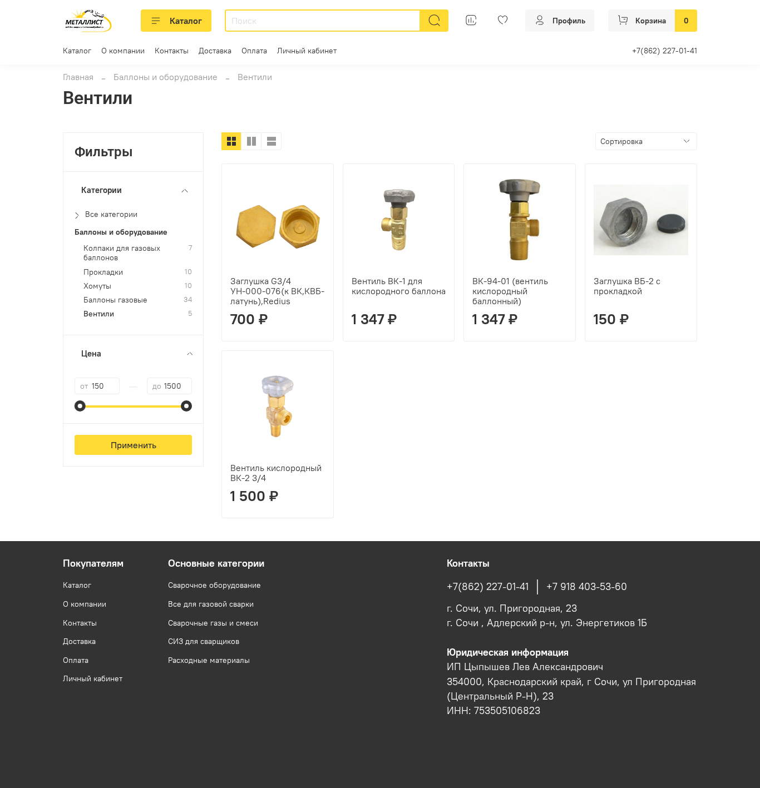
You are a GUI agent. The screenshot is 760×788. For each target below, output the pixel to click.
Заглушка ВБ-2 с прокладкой (627, 285)
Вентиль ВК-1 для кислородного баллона (399, 285)
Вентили (98, 314)
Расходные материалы (209, 660)
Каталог (186, 20)
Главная (78, 76)
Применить (133, 444)
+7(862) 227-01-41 (664, 51)
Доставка (215, 51)
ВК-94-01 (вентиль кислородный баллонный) (510, 290)
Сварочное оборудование (214, 585)
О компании (123, 51)
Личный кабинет (307, 51)
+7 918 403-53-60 (586, 587)
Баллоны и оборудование (165, 76)
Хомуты (97, 286)
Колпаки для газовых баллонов (121, 253)
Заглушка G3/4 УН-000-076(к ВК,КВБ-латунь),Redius (277, 290)
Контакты (172, 51)
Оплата (254, 51)
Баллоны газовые (115, 300)
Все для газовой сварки (211, 604)
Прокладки (103, 272)
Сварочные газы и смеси (213, 623)
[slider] (80, 406)
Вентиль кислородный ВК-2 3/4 (276, 472)
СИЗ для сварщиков (203, 641)
